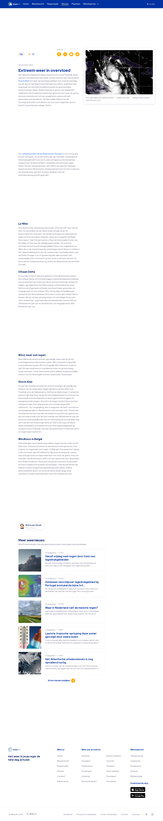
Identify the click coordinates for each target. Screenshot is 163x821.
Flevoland (111, 781)
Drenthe (86, 756)
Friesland (86, 761)
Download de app (139, 783)
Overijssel (111, 776)
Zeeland (110, 766)
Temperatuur (136, 756)
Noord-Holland (113, 756)
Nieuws (60, 771)
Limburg (86, 776)
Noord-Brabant (89, 781)
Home (60, 756)
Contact (61, 776)
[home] (15, 4)
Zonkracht (135, 761)
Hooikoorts (135, 766)
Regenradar (62, 766)
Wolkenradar (136, 776)
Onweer (134, 771)
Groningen (87, 771)
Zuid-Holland (112, 771)
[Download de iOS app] (137, 789)
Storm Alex (23, 81)
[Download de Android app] (137, 795)
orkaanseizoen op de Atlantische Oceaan (42, 153)
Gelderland (87, 766)
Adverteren (62, 781)
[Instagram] (152, 814)
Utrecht (110, 761)
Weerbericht (63, 761)
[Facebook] (146, 814)
